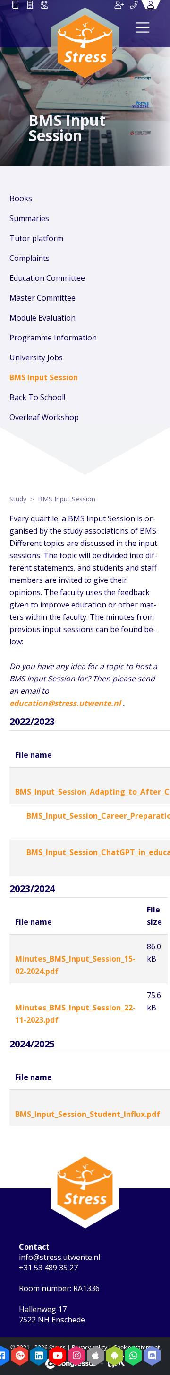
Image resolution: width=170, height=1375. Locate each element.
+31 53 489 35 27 (48, 1267)
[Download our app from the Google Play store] (114, 1356)
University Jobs (36, 357)
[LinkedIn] (38, 1356)
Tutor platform (36, 238)
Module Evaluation (42, 317)
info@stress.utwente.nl (59, 1257)
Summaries (29, 218)
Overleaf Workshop (44, 417)
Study (17, 498)
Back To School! (37, 397)
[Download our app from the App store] (95, 1356)
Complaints (29, 258)
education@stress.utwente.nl (65, 703)
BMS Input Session (43, 377)
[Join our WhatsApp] (133, 1356)
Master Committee (42, 298)
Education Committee (47, 278)
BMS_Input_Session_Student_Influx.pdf (87, 1114)
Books (20, 198)
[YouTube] (57, 1356)
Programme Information (53, 337)
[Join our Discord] (152, 1356)
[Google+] (19, 1356)
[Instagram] (76, 1356)
